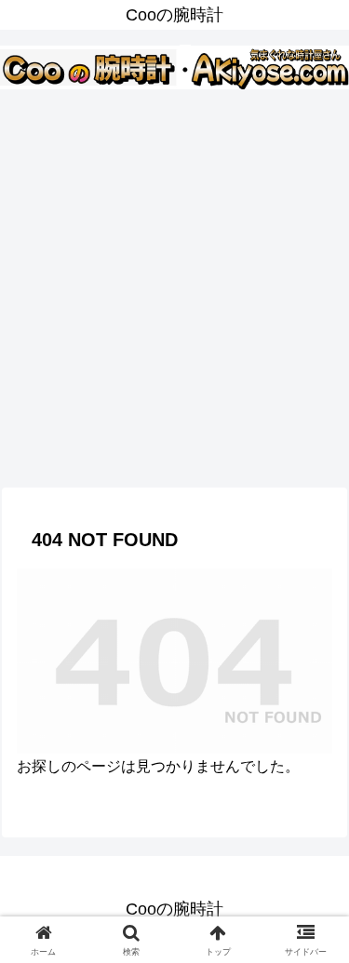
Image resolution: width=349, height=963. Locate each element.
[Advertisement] (174, 286)
